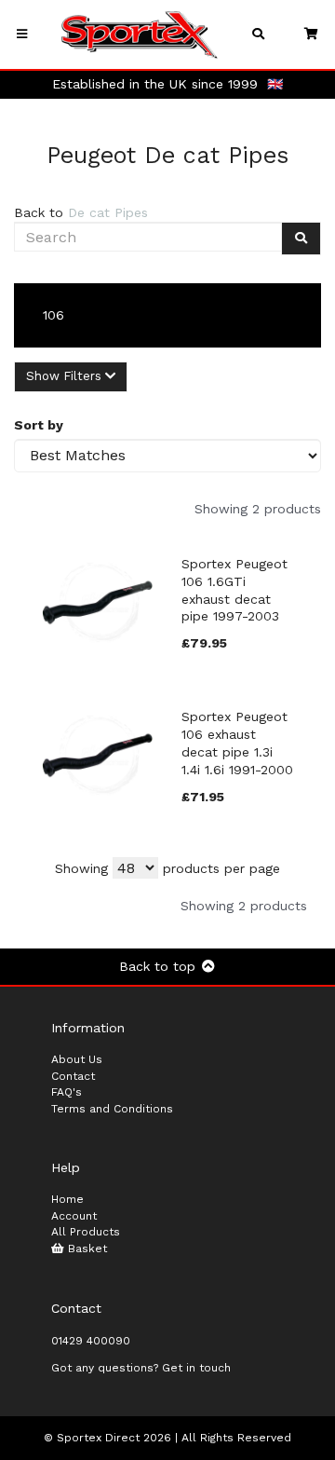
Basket (85, 1248)
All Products (85, 1231)
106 (53, 314)
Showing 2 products (257, 508)
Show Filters (65, 376)
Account (74, 1215)
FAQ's (66, 1091)
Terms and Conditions (112, 1108)
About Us (76, 1059)
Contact (73, 1076)
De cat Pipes (108, 212)
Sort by (38, 424)
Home (67, 1199)
